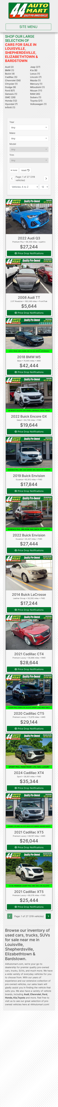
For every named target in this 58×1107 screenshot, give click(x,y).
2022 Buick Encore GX (29, 416)
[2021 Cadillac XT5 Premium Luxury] (29, 810)
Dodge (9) (10, 87)
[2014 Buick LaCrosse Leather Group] (29, 573)
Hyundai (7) (11, 104)
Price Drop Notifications (30, 253)
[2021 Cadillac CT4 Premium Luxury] (29, 632)
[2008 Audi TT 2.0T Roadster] (29, 276)
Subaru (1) (35, 97)
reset (24, 170)
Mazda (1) (35, 80)
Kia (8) (33, 70)
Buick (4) (10, 73)
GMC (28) (10, 97)
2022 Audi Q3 (29, 238)
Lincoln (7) (36, 77)
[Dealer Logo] (29, 10)
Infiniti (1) (10, 107)
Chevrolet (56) (13, 80)
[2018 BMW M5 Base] (29, 335)
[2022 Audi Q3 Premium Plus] (29, 216)
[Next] (46, 178)
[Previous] (11, 178)
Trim (11, 155)
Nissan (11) (36, 90)
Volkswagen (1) (38, 104)
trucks (14, 970)
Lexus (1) (35, 73)
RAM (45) (35, 93)
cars (7, 970)
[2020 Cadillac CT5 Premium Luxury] (29, 691)
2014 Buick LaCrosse (29, 595)
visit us (9, 1001)
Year (11, 122)
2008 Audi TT (29, 297)
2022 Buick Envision (29, 535)
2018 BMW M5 (29, 357)
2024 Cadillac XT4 (29, 773)
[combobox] (29, 127)
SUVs (21, 970)
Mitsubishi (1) (37, 87)
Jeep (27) (35, 67)
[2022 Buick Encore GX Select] (29, 394)
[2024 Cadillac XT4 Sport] (29, 751)
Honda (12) (11, 100)
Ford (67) (10, 90)
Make (12, 133)
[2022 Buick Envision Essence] (29, 513)
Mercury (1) (36, 83)
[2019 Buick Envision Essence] (29, 454)
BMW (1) (9, 70)
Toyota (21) (36, 100)
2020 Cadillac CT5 (29, 713)
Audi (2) (9, 67)
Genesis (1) (11, 93)
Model (12, 144)
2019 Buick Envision (29, 476)
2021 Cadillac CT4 (29, 654)
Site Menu (28, 27)
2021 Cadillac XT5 (29, 832)
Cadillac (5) (11, 77)
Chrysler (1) (11, 83)
